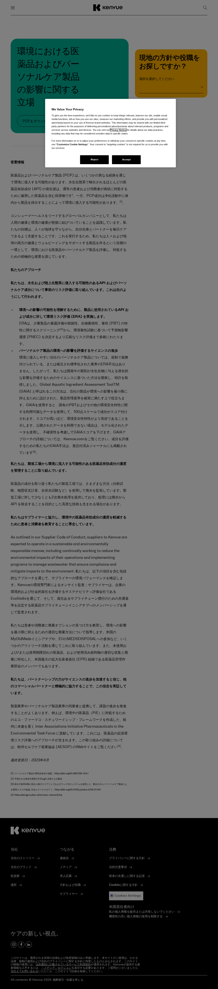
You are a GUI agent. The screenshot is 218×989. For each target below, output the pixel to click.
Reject (94, 159)
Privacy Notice (118, 130)
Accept (126, 159)
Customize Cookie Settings (72, 144)
